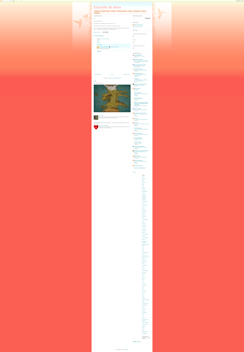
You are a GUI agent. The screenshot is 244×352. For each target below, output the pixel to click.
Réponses (100, 44)
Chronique (144, 199)
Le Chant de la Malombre (121, 11)
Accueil (112, 74)
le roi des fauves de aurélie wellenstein (141, 119)
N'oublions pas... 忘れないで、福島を (140, 147)
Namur (143, 263)
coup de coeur (144, 205)
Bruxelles (143, 189)
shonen (143, 306)
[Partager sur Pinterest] (107, 32)
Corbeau (143, 203)
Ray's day (144, 290)
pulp (143, 288)
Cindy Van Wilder (137, 108)
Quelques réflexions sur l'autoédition (140, 105)
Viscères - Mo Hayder (138, 143)
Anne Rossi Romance (138, 160)
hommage (144, 228)
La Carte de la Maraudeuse (139, 146)
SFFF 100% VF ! (137, 156)
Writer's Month (144, 331)
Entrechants (144, 210)
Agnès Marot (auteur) (138, 98)
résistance (144, 292)
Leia (143, 247)
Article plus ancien (126, 74)
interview (143, 232)
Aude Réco (136, 78)
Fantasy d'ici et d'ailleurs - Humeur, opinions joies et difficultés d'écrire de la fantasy (141, 103)
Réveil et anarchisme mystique (139, 65)
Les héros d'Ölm (136, 11)
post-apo (143, 283)
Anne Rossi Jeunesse (138, 165)
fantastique (144, 216)
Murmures (113, 11)
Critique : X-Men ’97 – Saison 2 (139, 56)
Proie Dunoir (144, 285)
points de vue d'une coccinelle (140, 84)
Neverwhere (101, 115)
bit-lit (143, 186)
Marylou (143, 254)
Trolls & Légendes (145, 322)
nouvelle (143, 268)
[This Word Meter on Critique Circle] (133, 36)
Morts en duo (136, 89)
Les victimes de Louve (138, 73)
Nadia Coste (144, 261)
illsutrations (144, 230)
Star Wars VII (144, 312)
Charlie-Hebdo (144, 191)
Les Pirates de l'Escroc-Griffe (140, 64)
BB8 (143, 180)
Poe (142, 281)
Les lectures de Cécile (138, 59)
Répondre (98, 42)
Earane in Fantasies (138, 133)
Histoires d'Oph (137, 88)
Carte (95, 81)
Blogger (126, 349)
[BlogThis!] (104, 32)
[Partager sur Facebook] (106, 32)
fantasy (143, 217)
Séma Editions (144, 305)
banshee (143, 178)
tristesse (143, 317)
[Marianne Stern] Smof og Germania (140, 157)
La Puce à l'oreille (137, 142)
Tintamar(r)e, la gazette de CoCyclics (141, 150)
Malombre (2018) (145, 252)
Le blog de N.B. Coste (138, 69)
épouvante (144, 212)
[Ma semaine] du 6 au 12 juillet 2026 (140, 70)
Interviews (143, 11)
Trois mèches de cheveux (145, 320)
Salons (143, 301)
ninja (143, 267)
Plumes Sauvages (137, 92)
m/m (143, 250)
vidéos (143, 327)
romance (143, 297)
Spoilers (143, 310)
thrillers (143, 314)
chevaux (143, 193)
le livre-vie (136, 122)
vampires (143, 326)
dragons (143, 208)
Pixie (143, 279)
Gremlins (143, 223)
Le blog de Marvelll (138, 55)
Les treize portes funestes (138, 138)
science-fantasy (145, 303)
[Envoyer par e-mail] (103, 32)
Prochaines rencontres (105, 11)
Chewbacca (144, 195)
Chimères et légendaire (144, 197)
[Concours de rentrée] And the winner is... (141, 134)
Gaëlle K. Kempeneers (104, 46)
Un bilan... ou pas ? (137, 99)
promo (143, 286)
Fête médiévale (145, 219)
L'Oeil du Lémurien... (138, 128)
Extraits (143, 214)
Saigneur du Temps (145, 299)
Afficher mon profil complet (138, 26)
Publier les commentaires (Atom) (115, 78)
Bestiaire (143, 182)
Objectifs (143, 274)
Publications (97, 11)
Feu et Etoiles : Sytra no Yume (140, 113)
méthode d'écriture (145, 256)
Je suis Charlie (144, 234)
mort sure (136, 118)
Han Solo (143, 226)
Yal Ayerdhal (144, 333)
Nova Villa (144, 272)
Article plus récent (98, 74)
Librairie (130, 11)
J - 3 (94, 121)
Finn (143, 221)
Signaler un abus (136, 341)
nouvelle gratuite (145, 270)
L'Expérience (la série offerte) (139, 85)
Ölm (143, 276)
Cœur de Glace (145, 201)
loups (143, 248)
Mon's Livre (144, 257)
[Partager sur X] (105, 32)
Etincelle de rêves (107, 7)
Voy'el (143, 329)
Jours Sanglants (145, 237)
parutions (143, 277)
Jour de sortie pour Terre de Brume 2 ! (140, 109)
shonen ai (144, 308)
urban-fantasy (144, 324)
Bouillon (143, 187)
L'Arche (143, 239)
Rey (142, 294)
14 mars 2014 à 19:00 (114, 46)
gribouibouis (144, 225)
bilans (143, 184)
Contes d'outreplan (138, 137)
